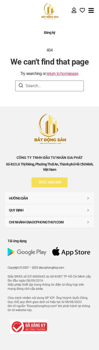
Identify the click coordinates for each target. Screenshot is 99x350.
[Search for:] (49, 86)
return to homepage (62, 73)
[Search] (20, 86)
